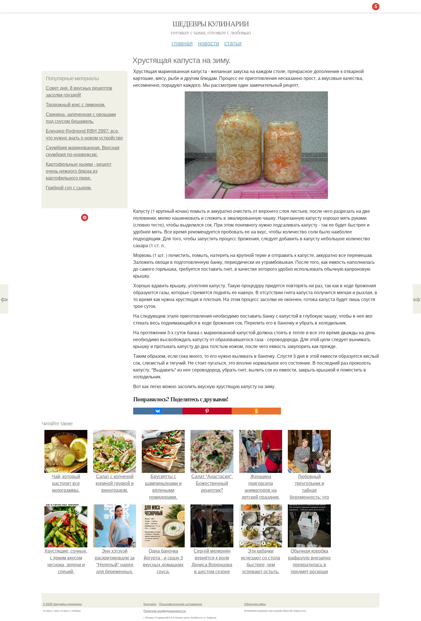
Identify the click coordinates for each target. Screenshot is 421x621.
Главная (182, 43)
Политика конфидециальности (164, 611)
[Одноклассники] (256, 411)
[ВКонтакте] (157, 411)
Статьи (232, 43)
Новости (208, 43)
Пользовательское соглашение (180, 604)
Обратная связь (255, 604)
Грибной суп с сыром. (69, 187)
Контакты (149, 604)
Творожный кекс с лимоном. (75, 104)
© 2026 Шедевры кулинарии (62, 604)
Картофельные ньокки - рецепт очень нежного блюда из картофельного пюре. (78, 171)
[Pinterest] (207, 411)
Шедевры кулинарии (210, 23)
